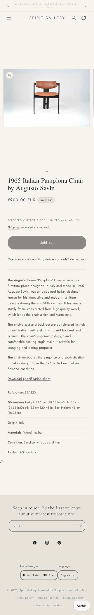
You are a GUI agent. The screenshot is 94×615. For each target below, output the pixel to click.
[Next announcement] (86, 6)
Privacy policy (24, 598)
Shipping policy (73, 598)
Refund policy (78, 590)
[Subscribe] (80, 526)
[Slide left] (37, 171)
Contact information (49, 605)
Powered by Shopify (51, 590)
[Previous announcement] (8, 6)
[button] (9, 17)
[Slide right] (56, 171)
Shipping (13, 227)
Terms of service (48, 598)
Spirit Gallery (28, 590)
